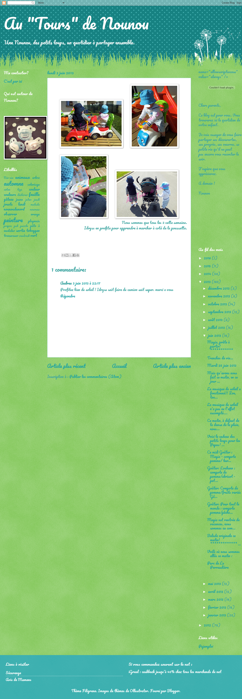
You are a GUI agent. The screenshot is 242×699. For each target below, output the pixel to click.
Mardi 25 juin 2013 (221, 365)
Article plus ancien (172, 365)
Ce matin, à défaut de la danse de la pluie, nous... (223, 424)
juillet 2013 (217, 327)
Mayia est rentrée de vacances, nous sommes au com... (223, 524)
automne (13, 183)
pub (16, 225)
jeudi (37, 199)
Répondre (67, 296)
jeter (28, 199)
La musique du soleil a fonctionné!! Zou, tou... (224, 393)
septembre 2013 (220, 312)
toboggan (33, 230)
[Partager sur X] (70, 255)
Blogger (173, 691)
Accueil (119, 365)
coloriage (33, 184)
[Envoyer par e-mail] (63, 255)
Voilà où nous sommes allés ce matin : (223, 553)
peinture (13, 220)
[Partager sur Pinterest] (78, 255)
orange (35, 214)
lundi (21, 204)
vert (33, 235)
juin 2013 (215, 335)
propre (8, 225)
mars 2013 (216, 599)
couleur (34, 189)
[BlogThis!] (67, 255)
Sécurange (13, 673)
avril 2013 (216, 591)
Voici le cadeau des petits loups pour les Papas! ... (223, 440)
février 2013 (217, 607)
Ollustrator (139, 691)
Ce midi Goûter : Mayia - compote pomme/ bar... (221, 456)
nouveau (35, 209)
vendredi (24, 235)
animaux (22, 177)
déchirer (22, 194)
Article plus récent (66, 365)
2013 (208, 281)
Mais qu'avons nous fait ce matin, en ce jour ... (222, 377)
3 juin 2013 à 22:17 (86, 283)
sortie (20, 230)
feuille (34, 194)
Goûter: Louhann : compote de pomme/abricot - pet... (221, 474)
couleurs (10, 194)
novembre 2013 (219, 296)
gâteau (9, 199)
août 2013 (215, 320)
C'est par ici (13, 81)
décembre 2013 (219, 288)
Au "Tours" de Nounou (76, 23)
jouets (8, 204)
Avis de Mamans (18, 679)
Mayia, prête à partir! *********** (220, 346)
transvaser (11, 235)
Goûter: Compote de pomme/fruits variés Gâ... (224, 492)
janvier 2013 (217, 615)
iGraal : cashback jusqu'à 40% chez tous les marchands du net (175, 672)
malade (35, 204)
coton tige (13, 189)
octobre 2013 (218, 304)
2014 (208, 274)
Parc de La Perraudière (218, 565)
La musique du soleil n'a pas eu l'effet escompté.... (222, 408)
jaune (19, 199)
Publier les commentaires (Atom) (95, 376)
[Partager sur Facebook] (74, 255)
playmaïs (34, 221)
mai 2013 (215, 583)
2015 (208, 266)
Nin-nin (8, 177)
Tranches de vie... (220, 358)
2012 (208, 625)
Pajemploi (206, 646)
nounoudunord (14, 209)
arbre (36, 177)
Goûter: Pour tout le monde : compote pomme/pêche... (223, 508)
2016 (208, 258)
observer (10, 214)
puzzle (24, 225)
